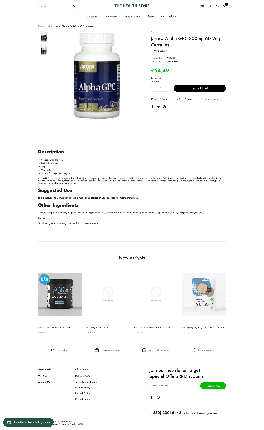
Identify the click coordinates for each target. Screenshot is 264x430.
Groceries (91, 16)
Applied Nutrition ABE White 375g (54, 327)
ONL (50, 26)
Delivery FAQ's (83, 376)
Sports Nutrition (131, 16)
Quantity (155, 81)
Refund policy (82, 399)
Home (41, 26)
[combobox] (58, 6)
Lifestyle (150, 16)
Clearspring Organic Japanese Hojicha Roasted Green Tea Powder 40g (214, 327)
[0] (224, 6)
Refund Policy (82, 393)
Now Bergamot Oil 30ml (97, 327)
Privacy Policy (82, 388)
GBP (202, 6)
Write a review (160, 51)
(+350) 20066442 (165, 412)
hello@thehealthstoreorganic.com (200, 413)
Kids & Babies (168, 16)
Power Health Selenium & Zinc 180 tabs (152, 327)
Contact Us (44, 382)
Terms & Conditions (86, 382)
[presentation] (34, 302)
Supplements (110, 16)
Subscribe (213, 386)
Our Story (43, 376)
